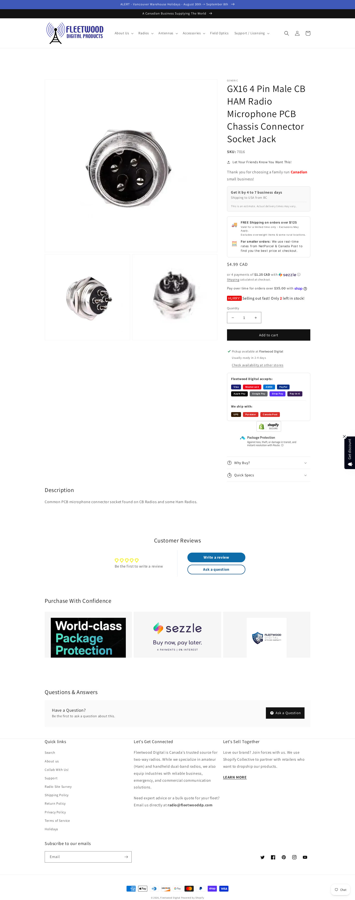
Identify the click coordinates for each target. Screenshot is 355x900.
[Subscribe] (126, 857)
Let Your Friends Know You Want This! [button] (262, 162)
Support (51, 778)
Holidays (51, 829)
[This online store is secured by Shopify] (268, 430)
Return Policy (55, 803)
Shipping (233, 279)
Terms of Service (57, 820)
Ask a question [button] (216, 569)
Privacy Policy (55, 812)
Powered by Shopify (192, 897)
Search (50, 752)
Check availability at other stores (257, 365)
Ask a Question (288, 712)
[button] (124, 33)
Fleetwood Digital (170, 897)
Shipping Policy (57, 795)
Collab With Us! (57, 769)
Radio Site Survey (58, 786)
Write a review (216, 557)
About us (52, 761)
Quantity (233, 308)
